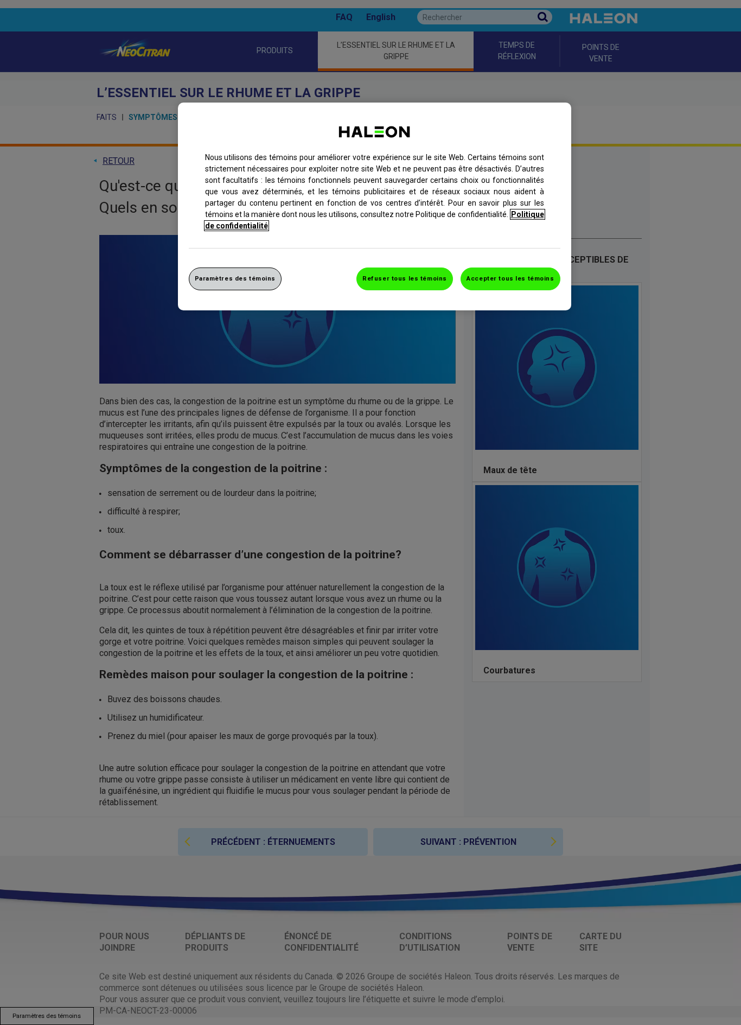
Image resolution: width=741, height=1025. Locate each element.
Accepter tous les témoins (510, 278)
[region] (374, 206)
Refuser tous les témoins (404, 278)
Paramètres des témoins (235, 278)
